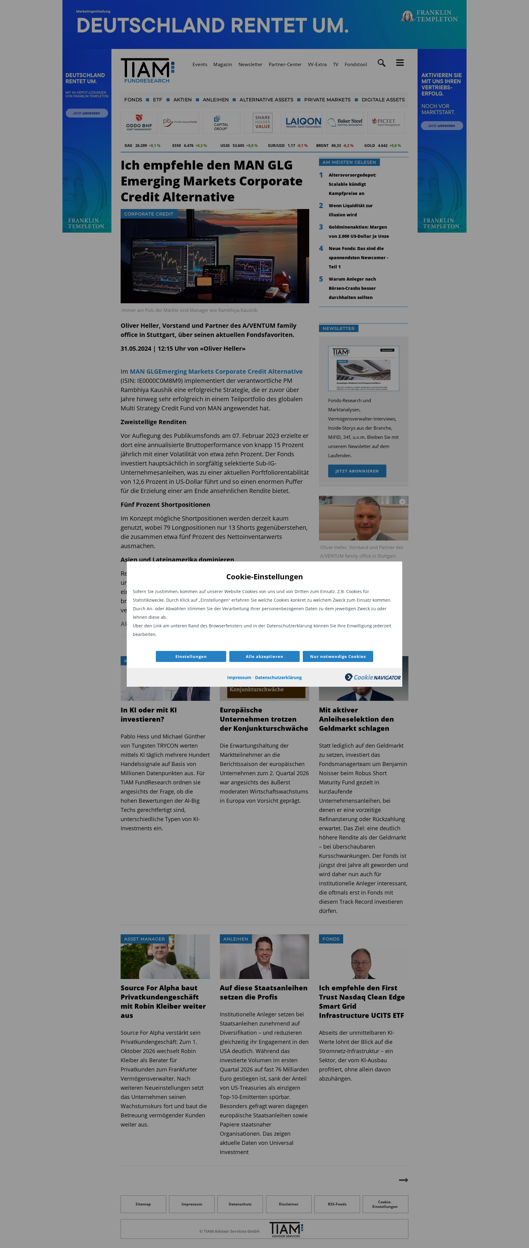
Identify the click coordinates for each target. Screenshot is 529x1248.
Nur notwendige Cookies (338, 656)
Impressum (239, 677)
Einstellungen (191, 656)
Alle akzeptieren (264, 656)
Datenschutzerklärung (278, 677)
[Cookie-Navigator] (373, 679)
